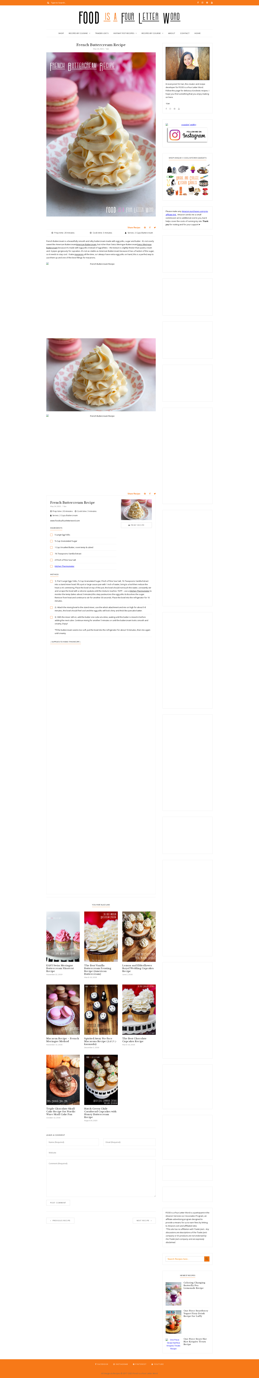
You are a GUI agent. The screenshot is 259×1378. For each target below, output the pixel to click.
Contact (185, 33)
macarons (79, 254)
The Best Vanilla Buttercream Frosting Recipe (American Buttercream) (97, 969)
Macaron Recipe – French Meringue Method (62, 1040)
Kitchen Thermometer (64, 566)
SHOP (61, 33)
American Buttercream (86, 244)
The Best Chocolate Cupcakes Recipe (134, 1040)
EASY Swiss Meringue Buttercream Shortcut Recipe (60, 968)
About (171, 33)
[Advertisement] (101, 756)
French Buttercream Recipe (72, 502)
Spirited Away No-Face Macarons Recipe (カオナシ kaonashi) (100, 1041)
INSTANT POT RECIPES (123, 33)
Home (198, 33)
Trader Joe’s (102, 33)
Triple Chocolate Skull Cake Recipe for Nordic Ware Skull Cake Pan (61, 1111)
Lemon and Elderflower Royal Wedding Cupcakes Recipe (138, 968)
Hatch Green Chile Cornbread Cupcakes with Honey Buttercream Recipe (100, 1113)
